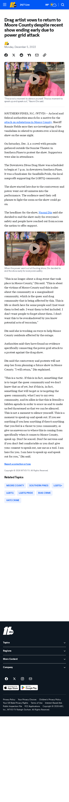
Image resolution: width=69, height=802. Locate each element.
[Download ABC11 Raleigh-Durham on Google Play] (29, 687)
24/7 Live (24, 4)
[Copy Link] (44, 55)
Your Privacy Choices (27, 700)
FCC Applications (32, 706)
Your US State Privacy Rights (15, 703)
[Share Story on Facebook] (6, 55)
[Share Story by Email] (37, 55)
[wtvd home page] (8, 631)
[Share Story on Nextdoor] (29, 55)
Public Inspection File (12, 706)
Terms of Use (36, 703)
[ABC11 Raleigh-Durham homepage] (13, 4)
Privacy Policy (9, 700)
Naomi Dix (45, 212)
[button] (4, 4)
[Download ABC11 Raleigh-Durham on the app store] (11, 687)
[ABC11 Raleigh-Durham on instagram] (22, 679)
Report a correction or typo (17, 464)
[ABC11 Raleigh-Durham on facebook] (6, 679)
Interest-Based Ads (53, 703)
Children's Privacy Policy (50, 700)
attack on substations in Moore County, (28, 122)
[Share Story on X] (14, 55)
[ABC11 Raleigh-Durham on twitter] (14, 679)
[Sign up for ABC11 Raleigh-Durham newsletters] (30, 679)
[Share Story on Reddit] (21, 55)
